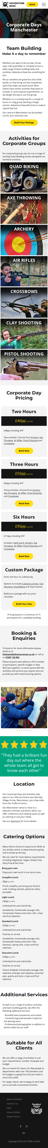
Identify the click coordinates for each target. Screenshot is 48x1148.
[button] (4, 709)
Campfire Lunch (10, 877)
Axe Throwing (10, 493)
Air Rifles (18, 440)
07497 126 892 (12, 657)
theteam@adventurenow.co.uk (19, 654)
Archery (34, 437)
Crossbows (9, 443)
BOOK (32, 4)
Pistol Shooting (30, 440)
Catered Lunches (30, 583)
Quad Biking (19, 586)
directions (15, 821)
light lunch (19, 542)
